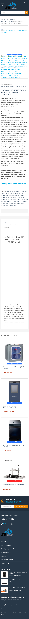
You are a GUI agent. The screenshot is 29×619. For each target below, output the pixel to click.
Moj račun (3, 556)
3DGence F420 (15, 191)
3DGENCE (10, 21)
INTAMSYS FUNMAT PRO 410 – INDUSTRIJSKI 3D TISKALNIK (11, 406)
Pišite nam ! (7, 524)
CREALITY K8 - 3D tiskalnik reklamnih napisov (17, 588)
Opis (5, 222)
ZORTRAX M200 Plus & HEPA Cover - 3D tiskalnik (18, 572)
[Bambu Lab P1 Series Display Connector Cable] (4, 582)
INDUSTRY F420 (12, 201)
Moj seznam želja (5, 552)
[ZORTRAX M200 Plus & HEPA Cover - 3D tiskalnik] (4, 574)
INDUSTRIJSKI (23, 86)
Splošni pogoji (5, 563)
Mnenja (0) (6, 227)
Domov (3, 19)
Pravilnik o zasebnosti (7, 559)
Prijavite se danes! (21, 506)
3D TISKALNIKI (5, 86)
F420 (19, 197)
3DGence (8, 191)
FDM (17, 86)
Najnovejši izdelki (6, 545)
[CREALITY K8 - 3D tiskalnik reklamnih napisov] (4, 590)
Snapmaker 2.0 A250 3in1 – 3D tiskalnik (13, 484)
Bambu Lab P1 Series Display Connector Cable (18, 580)
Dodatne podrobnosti (10, 225)
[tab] (14, 222)
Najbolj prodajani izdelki (7, 549)
